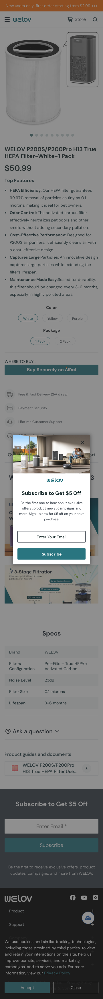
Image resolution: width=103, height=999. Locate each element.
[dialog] (51, 499)
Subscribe (52, 554)
